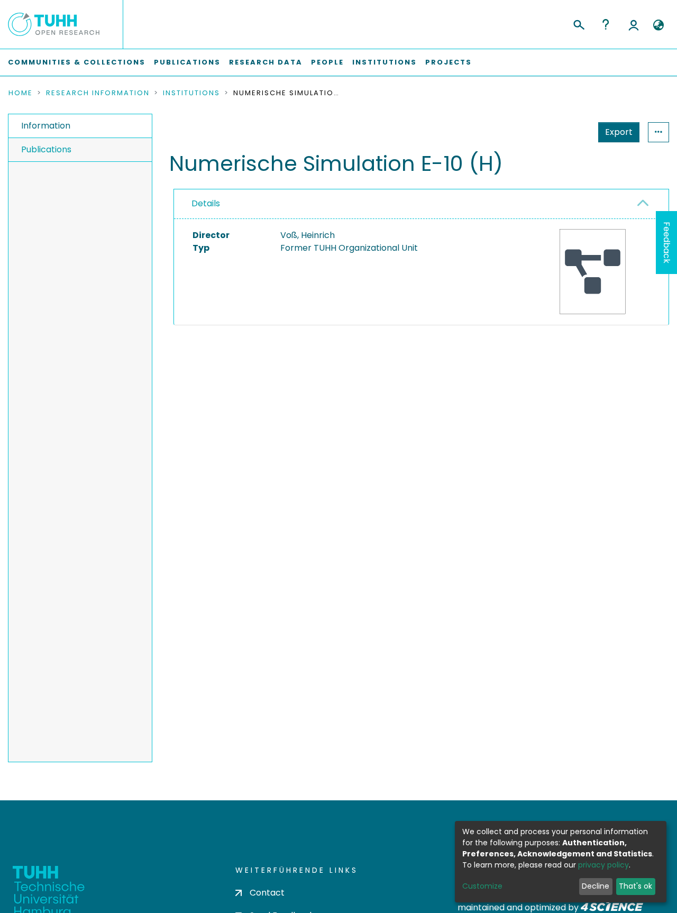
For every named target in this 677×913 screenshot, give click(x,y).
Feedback (667, 242)
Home (20, 93)
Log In (633, 24)
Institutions (384, 62)
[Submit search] (578, 23)
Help (605, 24)
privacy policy (603, 865)
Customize (482, 886)
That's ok (635, 886)
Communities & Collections (76, 62)
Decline (595, 886)
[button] (658, 25)
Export (619, 132)
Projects (448, 62)
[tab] (421, 204)
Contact (267, 893)
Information (45, 126)
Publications (187, 62)
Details (205, 203)
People (327, 62)
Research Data (266, 62)
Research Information (98, 93)
